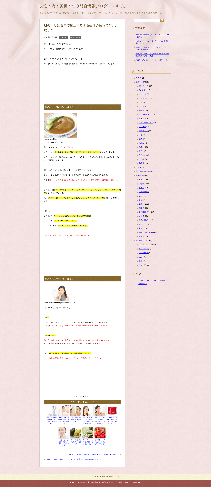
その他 (138, 78)
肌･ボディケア (75, 37)
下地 (140, 135)
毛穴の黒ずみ (144, 220)
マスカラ (142, 127)
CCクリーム (144, 90)
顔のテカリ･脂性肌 (146, 232)
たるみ (141, 188)
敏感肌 (141, 216)
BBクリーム (143, 86)
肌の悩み (139, 175)
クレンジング (144, 106)
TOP (62, 13)
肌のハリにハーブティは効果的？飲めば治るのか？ (88, 442)
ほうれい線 (143, 192)
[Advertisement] (82, 82)
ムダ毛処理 (143, 253)
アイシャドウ (144, 98)
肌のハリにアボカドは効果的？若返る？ (76, 442)
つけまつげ (143, 94)
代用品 (141, 143)
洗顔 (140, 257)
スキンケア (140, 82)
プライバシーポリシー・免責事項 (151, 280)
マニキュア (143, 131)
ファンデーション (146, 123)
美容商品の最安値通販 (145, 171)
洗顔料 (141, 159)
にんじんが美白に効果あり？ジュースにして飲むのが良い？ (94, 454)
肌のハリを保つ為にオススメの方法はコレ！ (76, 420)
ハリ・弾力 (64, 37)
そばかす (142, 184)
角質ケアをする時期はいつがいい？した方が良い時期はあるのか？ (73, 459)
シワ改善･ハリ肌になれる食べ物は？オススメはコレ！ (100, 443)
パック (141, 119)
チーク (141, 110)
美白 (140, 261)
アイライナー (144, 102)
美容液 (141, 163)
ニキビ (141, 204)
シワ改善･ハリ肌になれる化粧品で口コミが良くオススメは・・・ (112, 420)
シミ (140, 196)
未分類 (138, 167)
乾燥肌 (141, 208)
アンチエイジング (146, 245)
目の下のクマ (144, 224)
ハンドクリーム (145, 114)
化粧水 (141, 147)
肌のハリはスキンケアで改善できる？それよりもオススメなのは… (88, 420)
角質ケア (142, 265)
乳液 (140, 139)
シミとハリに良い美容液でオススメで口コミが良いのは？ (63, 443)
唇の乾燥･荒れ (144, 212)
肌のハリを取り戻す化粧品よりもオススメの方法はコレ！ (63, 420)
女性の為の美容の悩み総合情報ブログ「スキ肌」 (84, 6)
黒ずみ (141, 236)
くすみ (141, 179)
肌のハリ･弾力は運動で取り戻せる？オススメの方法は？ (51, 420)
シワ (140, 200)
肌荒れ (141, 228)
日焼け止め (143, 155)
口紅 (140, 151)
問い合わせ (142, 284)
